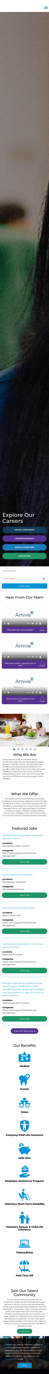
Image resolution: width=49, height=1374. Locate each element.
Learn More (24, 1331)
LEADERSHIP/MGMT (24, 538)
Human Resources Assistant (17, 874)
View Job (24, 861)
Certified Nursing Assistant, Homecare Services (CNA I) (22, 837)
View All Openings (23, 1030)
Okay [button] (24, 1365)
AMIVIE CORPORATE (24, 529)
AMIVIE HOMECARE (24, 547)
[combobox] (24, 571)
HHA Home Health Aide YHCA (18, 907)
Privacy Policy (11, 1359)
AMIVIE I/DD (25, 556)
